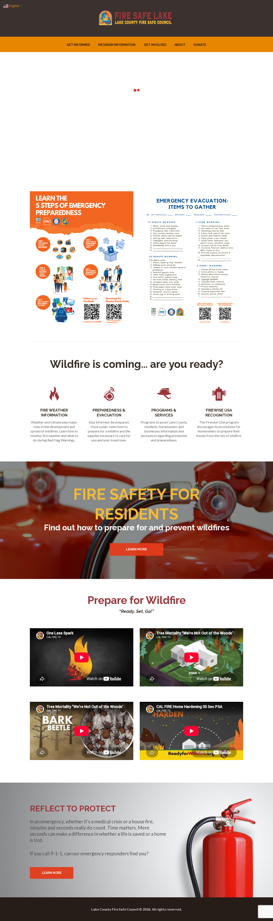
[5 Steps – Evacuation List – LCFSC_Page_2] (191, 258)
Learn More (136, 549)
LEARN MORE (52, 873)
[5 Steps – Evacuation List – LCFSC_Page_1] (81, 258)
